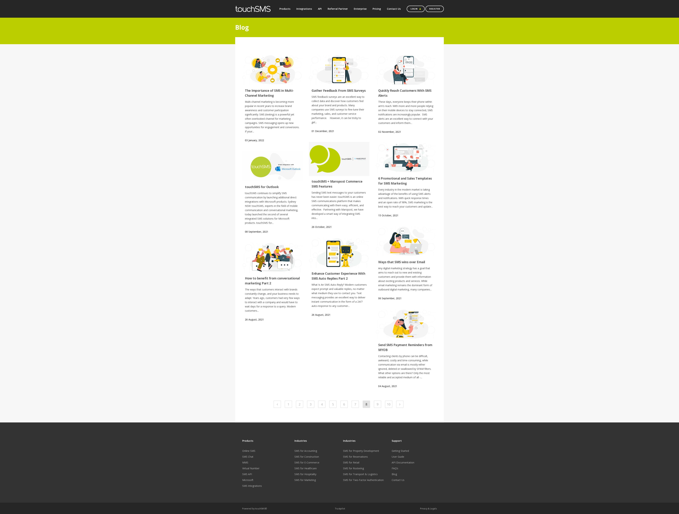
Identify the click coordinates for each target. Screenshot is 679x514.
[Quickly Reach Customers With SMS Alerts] (406, 70)
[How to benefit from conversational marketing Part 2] (272, 258)
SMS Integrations (252, 485)
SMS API (247, 474)
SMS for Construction (306, 456)
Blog (394, 474)
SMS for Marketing (305, 480)
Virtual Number (250, 468)
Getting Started (400, 450)
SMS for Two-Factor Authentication (363, 480)
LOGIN (414, 8)
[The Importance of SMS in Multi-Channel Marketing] (272, 70)
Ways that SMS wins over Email (401, 262)
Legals (433, 508)
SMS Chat (247, 456)
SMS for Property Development (361, 450)
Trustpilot (340, 508)
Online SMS (248, 450)
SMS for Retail (351, 462)
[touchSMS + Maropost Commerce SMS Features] (339, 159)
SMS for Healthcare (305, 468)
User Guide (398, 456)
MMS (245, 462)
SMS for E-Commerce (306, 462)
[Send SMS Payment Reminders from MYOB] (406, 324)
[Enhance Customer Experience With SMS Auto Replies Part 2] (339, 253)
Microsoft (247, 480)
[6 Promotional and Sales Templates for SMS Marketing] (406, 158)
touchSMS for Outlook (262, 187)
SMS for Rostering (353, 468)
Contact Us (398, 480)
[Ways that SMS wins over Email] (406, 241)
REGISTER (434, 8)
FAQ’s (395, 468)
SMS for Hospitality (305, 474)
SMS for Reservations (355, 456)
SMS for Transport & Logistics (360, 474)
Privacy (423, 508)
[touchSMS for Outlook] (272, 166)
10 (388, 404)
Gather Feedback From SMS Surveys (338, 90)
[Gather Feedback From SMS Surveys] (339, 70)
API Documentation (403, 462)
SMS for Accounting (305, 450)
